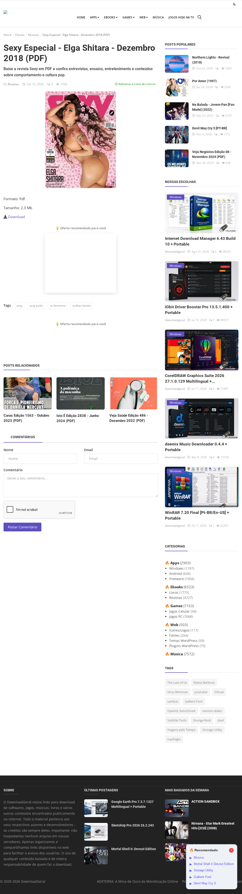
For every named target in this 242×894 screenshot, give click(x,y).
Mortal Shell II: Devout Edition (133, 849)
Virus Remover (177, 692)
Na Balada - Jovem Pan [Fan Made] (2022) (213, 107)
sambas (172, 701)
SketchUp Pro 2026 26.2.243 (132, 825)
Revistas (33, 35)
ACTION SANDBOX (205, 801)
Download (16, 216)
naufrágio (174, 739)
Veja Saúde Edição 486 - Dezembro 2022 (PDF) (128, 418)
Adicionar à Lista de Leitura (137, 84)
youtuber (201, 692)
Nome (8, 450)
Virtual (219, 692)
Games (127, 17)
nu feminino (57, 306)
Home (81, 17)
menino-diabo (212, 711)
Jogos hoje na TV (181, 17)
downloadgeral (175, 252)
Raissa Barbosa (204, 682)
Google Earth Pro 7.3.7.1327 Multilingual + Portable (132, 804)
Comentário (13, 470)
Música (158, 17)
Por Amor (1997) (204, 81)
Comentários (23, 437)
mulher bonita (81, 306)
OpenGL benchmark (181, 711)
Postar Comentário (22, 527)
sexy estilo (36, 306)
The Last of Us (177, 682)
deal (221, 720)
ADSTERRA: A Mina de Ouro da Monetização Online (137, 881)
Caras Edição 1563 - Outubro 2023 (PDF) (26, 418)
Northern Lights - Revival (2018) (210, 59)
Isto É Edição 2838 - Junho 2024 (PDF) (77, 418)
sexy (19, 306)
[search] (199, 17)
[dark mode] (234, 3)
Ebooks (109, 17)
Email (88, 450)
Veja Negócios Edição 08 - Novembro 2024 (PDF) (211, 154)
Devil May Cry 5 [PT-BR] (209, 128)
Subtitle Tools (176, 720)
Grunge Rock (202, 720)
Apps (93, 17)
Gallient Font (194, 701)
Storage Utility (212, 730)
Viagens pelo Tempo (181, 730)
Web (142, 17)
